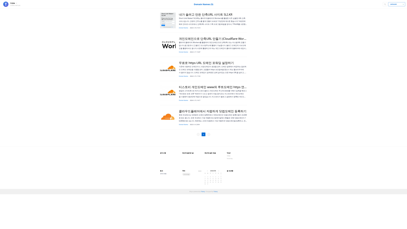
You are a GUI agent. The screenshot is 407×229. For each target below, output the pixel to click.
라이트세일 (186, 174)
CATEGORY (393, 4)
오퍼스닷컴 (163, 174)
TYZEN (12, 3)
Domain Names (183, 28)
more (199, 171)
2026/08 (213, 171)
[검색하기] (385, 4)
